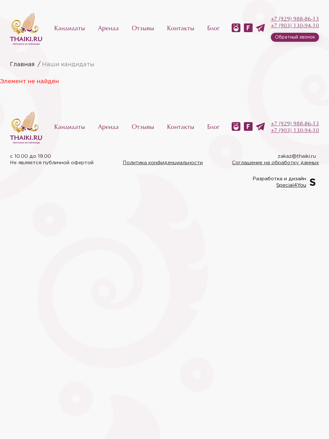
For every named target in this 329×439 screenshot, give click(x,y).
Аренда (108, 29)
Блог (213, 29)
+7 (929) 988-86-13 (295, 19)
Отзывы (143, 29)
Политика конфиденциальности (163, 163)
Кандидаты (69, 29)
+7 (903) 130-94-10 (295, 26)
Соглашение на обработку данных (275, 163)
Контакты (180, 29)
